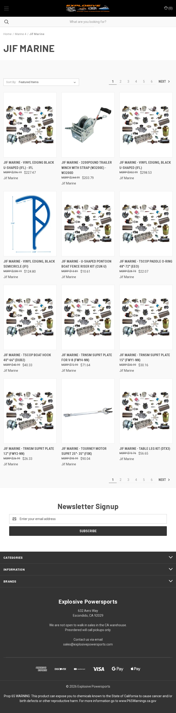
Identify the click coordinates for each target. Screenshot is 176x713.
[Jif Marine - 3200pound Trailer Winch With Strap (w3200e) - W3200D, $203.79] (88, 125)
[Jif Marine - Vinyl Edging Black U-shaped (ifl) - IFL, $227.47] (30, 125)
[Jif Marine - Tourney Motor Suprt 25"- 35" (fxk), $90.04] (88, 411)
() (170, 8)
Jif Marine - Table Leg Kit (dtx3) (144, 449)
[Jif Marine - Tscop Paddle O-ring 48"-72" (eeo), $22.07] (146, 223)
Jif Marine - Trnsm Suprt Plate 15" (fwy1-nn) (144, 357)
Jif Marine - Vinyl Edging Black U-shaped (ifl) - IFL (28, 165)
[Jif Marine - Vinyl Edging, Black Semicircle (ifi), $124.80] (30, 223)
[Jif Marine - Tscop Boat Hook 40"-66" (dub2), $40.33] (30, 317)
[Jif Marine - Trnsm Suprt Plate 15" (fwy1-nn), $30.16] (146, 317)
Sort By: (11, 82)
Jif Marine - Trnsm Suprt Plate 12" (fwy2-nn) (28, 451)
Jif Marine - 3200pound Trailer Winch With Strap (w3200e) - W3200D (86, 167)
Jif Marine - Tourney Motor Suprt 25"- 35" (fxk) (84, 451)
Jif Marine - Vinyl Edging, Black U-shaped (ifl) (145, 165)
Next (163, 81)
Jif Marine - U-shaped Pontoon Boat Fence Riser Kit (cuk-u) (86, 264)
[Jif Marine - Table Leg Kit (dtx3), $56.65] (146, 411)
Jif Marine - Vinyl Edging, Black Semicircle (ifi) (29, 264)
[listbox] (48, 82)
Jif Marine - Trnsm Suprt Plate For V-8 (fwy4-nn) (86, 357)
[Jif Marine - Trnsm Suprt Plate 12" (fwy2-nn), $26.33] (30, 411)
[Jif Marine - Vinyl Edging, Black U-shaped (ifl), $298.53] (146, 125)
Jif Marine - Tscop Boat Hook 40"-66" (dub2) (27, 357)
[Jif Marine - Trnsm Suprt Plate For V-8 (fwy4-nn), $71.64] (88, 317)
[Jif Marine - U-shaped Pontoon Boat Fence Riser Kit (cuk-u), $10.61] (88, 223)
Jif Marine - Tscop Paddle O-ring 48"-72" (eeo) (145, 264)
